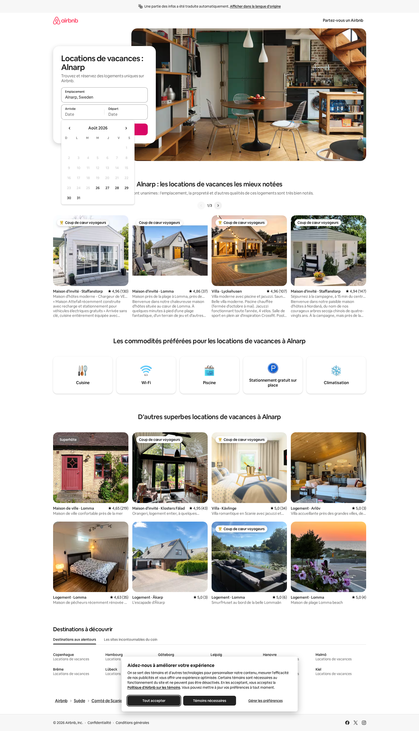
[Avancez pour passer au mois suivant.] (126, 128)
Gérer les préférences (265, 700)
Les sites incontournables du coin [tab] (130, 639)
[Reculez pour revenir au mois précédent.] (69, 128)
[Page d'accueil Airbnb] (65, 20)
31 (78, 198)
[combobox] (104, 97)
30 (69, 198)
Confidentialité (99, 722)
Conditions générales (132, 722)
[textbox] (83, 114)
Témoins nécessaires (209, 700)
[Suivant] (218, 205)
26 (98, 188)
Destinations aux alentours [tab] (74, 639)
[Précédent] (201, 205)
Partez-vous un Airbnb (343, 20)
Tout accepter (153, 700)
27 (107, 188)
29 (126, 188)
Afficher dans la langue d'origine (255, 6)
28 (117, 188)
